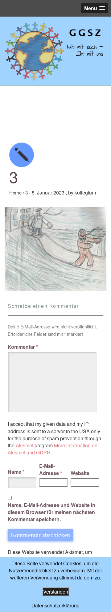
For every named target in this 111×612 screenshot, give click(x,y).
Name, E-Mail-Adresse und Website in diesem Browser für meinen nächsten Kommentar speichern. (51, 512)
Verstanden (55, 591)
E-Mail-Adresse (50, 469)
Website (80, 473)
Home (15, 192)
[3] (55, 51)
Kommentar (23, 346)
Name (16, 471)
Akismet (24, 445)
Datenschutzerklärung (55, 605)
